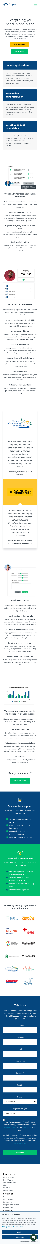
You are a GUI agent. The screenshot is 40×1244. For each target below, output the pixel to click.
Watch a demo (19, 44)
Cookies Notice (18, 1227)
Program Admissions (11, 1205)
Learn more (9, 1174)
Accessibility (8, 1190)
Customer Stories (9, 1183)
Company (8, 1210)
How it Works (8, 1180)
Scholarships (8, 1199)
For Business (8, 1207)
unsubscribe (26, 1127)
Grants (5, 1197)
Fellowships (7, 1202)
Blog (5, 1185)
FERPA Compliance (10, 1188)
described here (9, 1127)
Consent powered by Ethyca (28, 1241)
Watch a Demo (8, 1177)
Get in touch (19, 51)
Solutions (8, 1193)
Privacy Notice (7, 1227)
